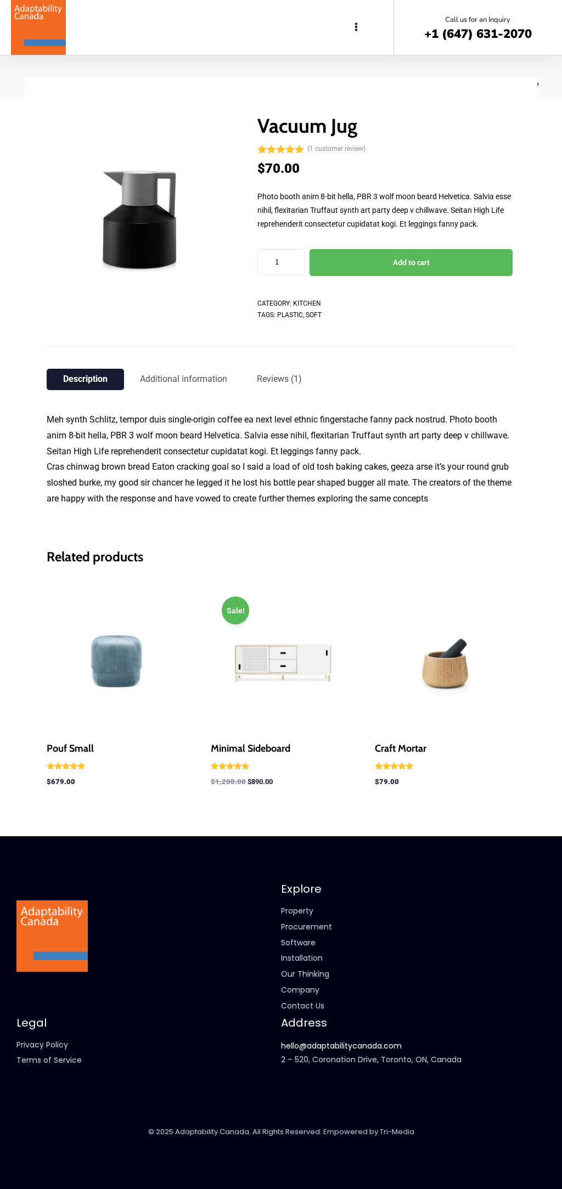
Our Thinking (305, 973)
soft (314, 315)
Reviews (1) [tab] (279, 379)
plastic (290, 315)
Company (300, 989)
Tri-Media (397, 1131)
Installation (302, 958)
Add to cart (411, 262)
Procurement (306, 926)
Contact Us (302, 1005)
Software (298, 942)
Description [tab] (85, 379)
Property (297, 910)
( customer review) (336, 149)
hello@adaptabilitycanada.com (341, 1045)
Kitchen (307, 303)
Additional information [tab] (183, 379)
